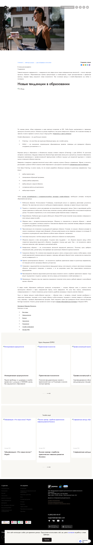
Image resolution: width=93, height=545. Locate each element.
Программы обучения (67, 7)
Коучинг (24, 318)
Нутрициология (26, 315)
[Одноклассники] (83, 65)
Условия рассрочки (25, 499)
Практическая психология (49, 375)
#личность (33, 306)
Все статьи (25, 312)
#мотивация (21, 306)
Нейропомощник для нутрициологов (6, 510)
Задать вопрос (24, 506)
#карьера (27, 306)
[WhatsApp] (85, 65)
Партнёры (22, 511)
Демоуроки (4, 502)
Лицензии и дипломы (25, 494)
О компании (23, 488)
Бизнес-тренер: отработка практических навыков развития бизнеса (51, 454)
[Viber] (89, 65)
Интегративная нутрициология (16, 375)
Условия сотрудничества (54, 500)
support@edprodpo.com (56, 518)
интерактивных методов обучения (79, 164)
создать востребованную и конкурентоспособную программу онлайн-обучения (45, 196)
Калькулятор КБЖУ (6, 507)
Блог (21, 497)
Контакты (22, 504)
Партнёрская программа (26, 509)
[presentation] (44, 393)
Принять (46, 540)
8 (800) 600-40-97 (54, 515)
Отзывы (22, 501)
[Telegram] (87, 65)
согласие (71, 532)
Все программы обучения (7, 505)
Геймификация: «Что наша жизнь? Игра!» (17, 453)
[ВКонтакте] (81, 65)
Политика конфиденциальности (55, 502)
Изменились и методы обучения (62, 134)
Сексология (25, 321)
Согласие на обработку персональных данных (59, 503)
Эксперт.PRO (26, 330)
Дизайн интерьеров (28, 327)
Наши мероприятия (6, 500)
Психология (25, 324)
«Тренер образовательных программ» (66, 302)
